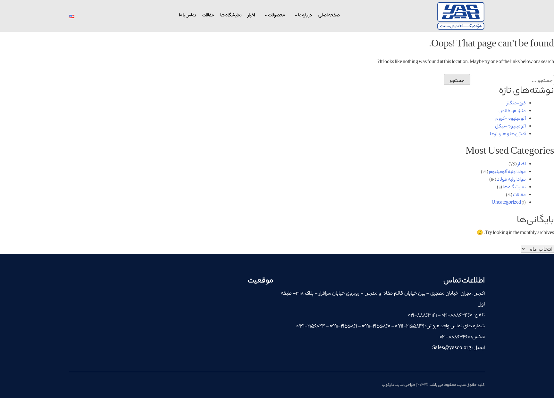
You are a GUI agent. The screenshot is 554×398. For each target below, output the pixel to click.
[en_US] (71, 16)
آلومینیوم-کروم (510, 119)
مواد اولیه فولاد (511, 180)
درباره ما (305, 15)
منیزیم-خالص (512, 111)
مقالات (208, 15)
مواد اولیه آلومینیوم (507, 172)
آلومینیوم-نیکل (510, 127)
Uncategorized (506, 203)
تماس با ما (187, 15)
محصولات (276, 15)
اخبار (251, 15)
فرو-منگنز (516, 104)
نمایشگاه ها (230, 15)
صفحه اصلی (329, 15)
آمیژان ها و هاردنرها (508, 134)
